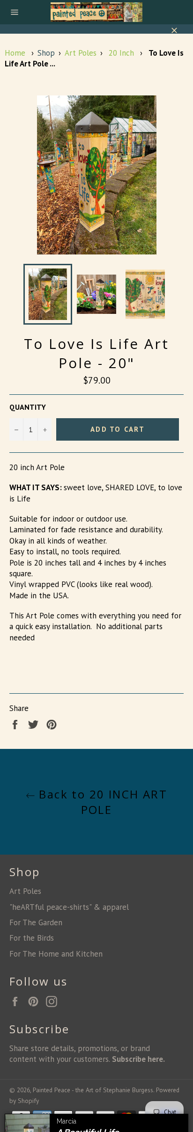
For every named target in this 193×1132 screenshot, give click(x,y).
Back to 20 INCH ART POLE (101, 801)
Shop (46, 53)
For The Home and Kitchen (56, 954)
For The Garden (35, 922)
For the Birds (31, 938)
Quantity (27, 407)
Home (15, 53)
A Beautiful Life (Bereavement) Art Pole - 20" (114, 1102)
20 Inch (121, 53)
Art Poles (80, 53)
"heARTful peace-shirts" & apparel (69, 907)
